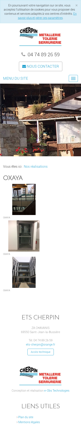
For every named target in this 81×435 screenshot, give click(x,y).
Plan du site (25, 417)
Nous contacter (42, 66)
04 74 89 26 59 (43, 54)
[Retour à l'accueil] (40, 35)
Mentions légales (29, 422)
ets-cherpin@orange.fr (40, 344)
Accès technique (40, 351)
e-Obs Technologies (56, 390)
